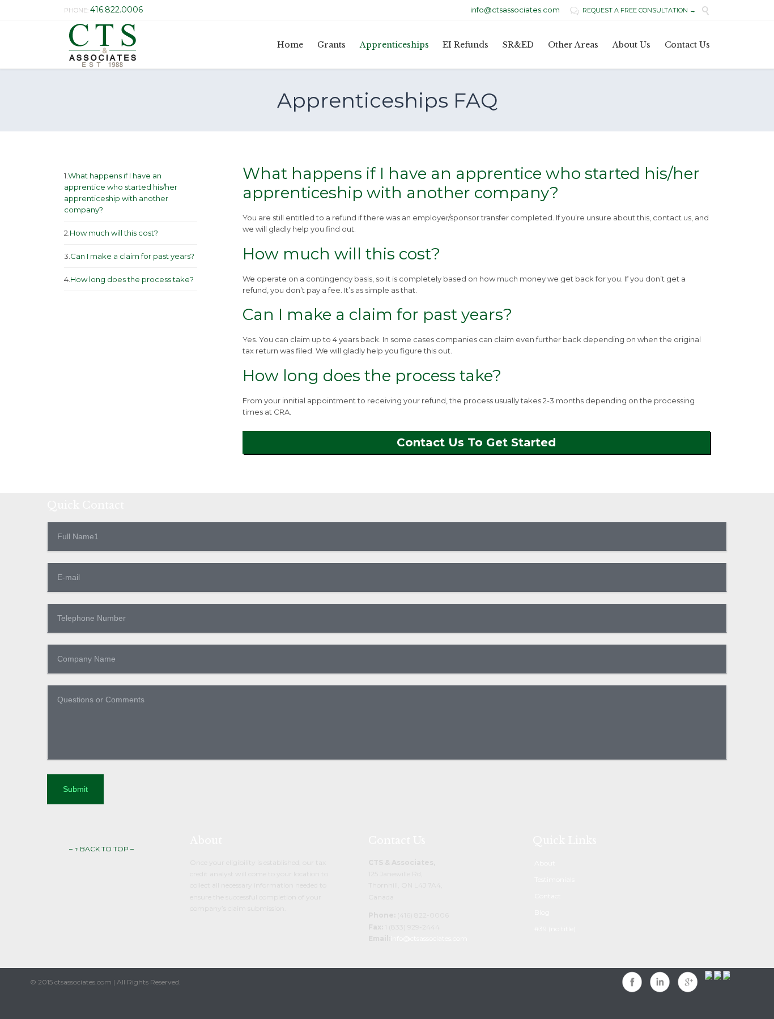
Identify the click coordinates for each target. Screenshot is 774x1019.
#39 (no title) (555, 928)
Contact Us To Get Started (476, 442)
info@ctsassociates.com (515, 9)
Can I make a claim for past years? (132, 256)
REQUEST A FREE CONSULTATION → (633, 10)
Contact (547, 896)
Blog (542, 912)
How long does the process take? (132, 279)
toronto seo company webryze (80, 1004)
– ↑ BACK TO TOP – (101, 849)
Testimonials (554, 879)
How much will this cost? (114, 232)
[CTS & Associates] (102, 44)
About (544, 863)
